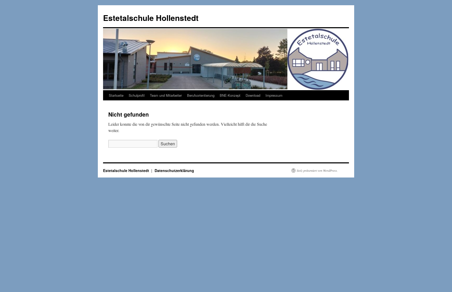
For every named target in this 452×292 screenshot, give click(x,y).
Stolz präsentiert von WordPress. (317, 170)
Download (253, 95)
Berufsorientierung (200, 95)
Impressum (273, 95)
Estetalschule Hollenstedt (151, 17)
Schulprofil (137, 95)
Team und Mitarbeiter (166, 95)
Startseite (116, 95)
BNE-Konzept (230, 95)
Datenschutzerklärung (174, 170)
